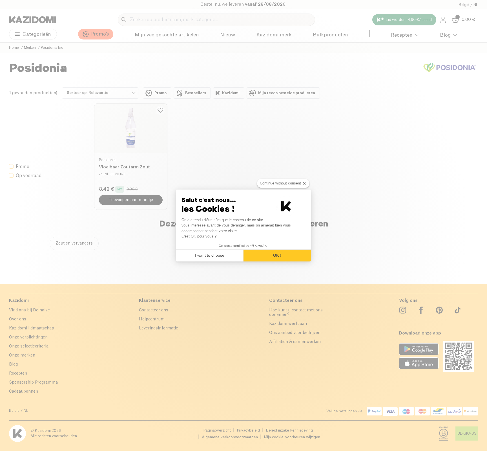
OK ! (277, 255)
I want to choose (209, 255)
